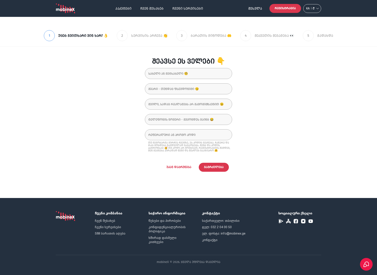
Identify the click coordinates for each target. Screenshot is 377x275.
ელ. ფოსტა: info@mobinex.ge (223, 233)
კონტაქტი (210, 240)
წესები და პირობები (165, 220)
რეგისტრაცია (285, 8)
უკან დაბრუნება (178, 167)
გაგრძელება (214, 167)
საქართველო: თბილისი (221, 220)
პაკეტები (123, 8)
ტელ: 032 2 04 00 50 (217, 227)
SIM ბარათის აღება (110, 233)
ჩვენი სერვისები (187, 8)
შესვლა (255, 8)
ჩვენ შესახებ (152, 8)
